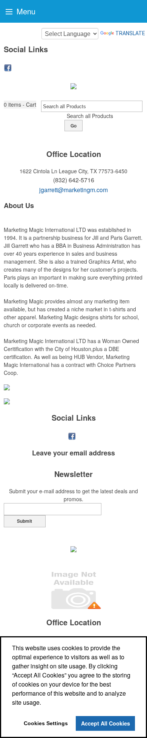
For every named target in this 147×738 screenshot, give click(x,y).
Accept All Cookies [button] (105, 723)
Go (73, 125)
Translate (130, 33)
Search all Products (90, 116)
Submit (24, 520)
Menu (24, 11)
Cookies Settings (46, 723)
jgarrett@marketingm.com (73, 189)
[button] (20, 105)
